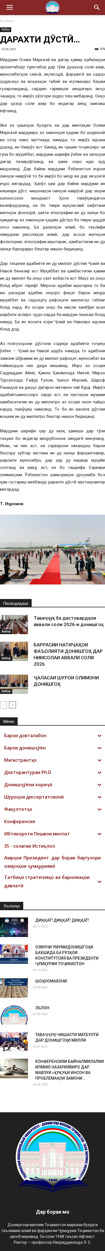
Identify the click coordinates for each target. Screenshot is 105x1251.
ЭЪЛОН (42, 1008)
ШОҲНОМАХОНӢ (51, 981)
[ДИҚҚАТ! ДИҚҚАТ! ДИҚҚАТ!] (14, 927)
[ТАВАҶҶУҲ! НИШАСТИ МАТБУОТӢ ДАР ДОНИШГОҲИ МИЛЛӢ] (14, 1041)
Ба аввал (7, 20)
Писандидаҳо (15, 603)
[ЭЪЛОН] (14, 1015)
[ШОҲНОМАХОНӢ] (14, 988)
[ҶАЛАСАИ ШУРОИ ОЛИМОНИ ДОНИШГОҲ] (14, 684)
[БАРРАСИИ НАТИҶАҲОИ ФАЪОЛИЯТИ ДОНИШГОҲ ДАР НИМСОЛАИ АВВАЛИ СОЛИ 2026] (14, 651)
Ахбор (6, 29)
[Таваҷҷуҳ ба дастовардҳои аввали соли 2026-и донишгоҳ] (14, 624)
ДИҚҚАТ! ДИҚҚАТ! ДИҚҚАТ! (62, 920)
